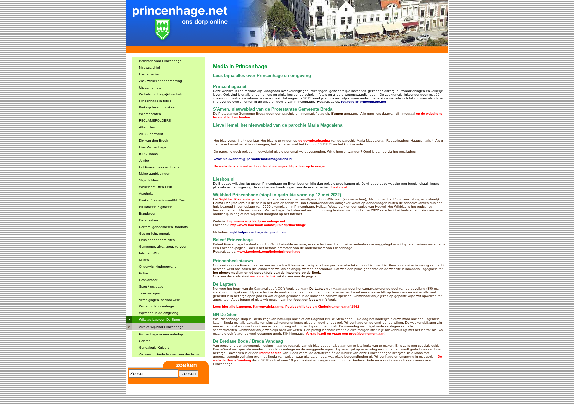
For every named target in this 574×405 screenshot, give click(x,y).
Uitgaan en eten (151, 87)
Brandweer (147, 213)
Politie (143, 273)
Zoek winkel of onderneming (160, 81)
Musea (144, 260)
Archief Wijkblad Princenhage (161, 327)
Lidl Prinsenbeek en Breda (159, 167)
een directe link (263, 276)
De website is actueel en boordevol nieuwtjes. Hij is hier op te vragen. (270, 166)
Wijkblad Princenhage (237, 199)
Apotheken (147, 193)
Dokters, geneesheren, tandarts (163, 227)
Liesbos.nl (339, 187)
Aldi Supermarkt (151, 134)
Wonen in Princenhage (156, 306)
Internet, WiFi (149, 253)
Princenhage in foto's (155, 100)
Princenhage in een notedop (161, 334)
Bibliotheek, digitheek (155, 207)
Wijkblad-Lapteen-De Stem (159, 319)
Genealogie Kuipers (154, 347)
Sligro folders (149, 180)
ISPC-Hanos (148, 154)
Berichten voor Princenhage (160, 61)
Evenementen (149, 74)
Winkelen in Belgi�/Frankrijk (160, 94)
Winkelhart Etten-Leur (155, 187)
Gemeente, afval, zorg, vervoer (162, 246)
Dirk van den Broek (153, 140)
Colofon (145, 341)
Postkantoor (148, 280)
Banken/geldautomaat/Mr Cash (163, 200)
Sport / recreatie (151, 286)
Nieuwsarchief (149, 67)
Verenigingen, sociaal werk (159, 300)
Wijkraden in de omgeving (158, 313)
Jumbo (144, 160)
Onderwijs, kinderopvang (158, 266)
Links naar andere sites (157, 240)
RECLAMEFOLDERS (155, 120)
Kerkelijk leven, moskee (157, 107)
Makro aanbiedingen (154, 173)
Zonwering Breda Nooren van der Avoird (169, 354)
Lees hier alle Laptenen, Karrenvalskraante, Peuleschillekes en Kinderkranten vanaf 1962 (286, 306)
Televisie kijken (150, 293)
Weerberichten (150, 114)
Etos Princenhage (152, 147)
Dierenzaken (148, 220)
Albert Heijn (147, 127)
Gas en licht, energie (155, 233)
